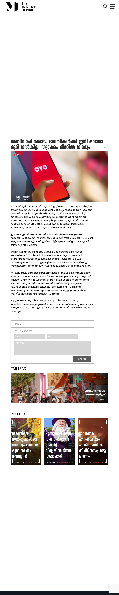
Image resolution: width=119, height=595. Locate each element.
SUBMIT (82, 358)
